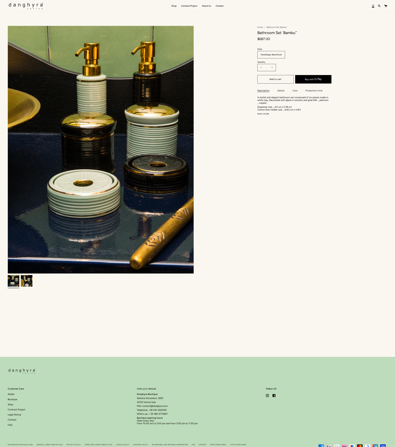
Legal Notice (14, 414)
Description (263, 90)
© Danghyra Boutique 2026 (20, 444)
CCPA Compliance (238, 444)
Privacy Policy (74, 444)
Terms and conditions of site (98, 444)
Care (295, 90)
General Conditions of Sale (49, 444)
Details (281, 90)
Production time (314, 90)
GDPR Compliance (218, 444)
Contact (12, 419)
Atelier (11, 394)
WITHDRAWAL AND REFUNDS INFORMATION (170, 444)
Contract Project (16, 409)
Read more (263, 114)
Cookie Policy (122, 444)
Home (260, 27)
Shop (10, 404)
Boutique (12, 399)
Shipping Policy (140, 444)
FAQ (10, 425)
